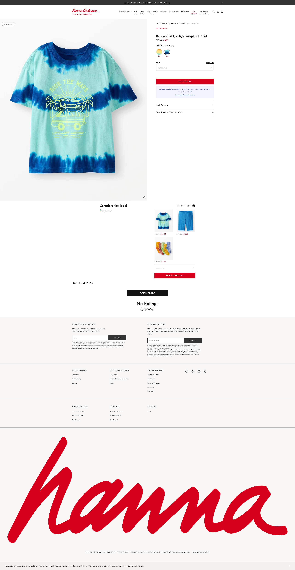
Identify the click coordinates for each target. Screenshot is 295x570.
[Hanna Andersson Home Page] (85, 11)
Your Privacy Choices (200, 552)
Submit (117, 337)
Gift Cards (151, 387)
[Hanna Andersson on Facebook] (187, 371)
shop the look (8, 24)
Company (75, 374)
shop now (162, 3)
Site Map (151, 392)
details (170, 3)
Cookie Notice (153, 552)
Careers (74, 383)
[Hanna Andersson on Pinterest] (193, 371)
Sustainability (76, 379)
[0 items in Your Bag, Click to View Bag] (222, 12)
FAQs (112, 383)
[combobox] (185, 68)
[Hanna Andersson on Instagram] (199, 371)
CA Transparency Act (181, 552)
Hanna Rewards (153, 374)
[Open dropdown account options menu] (218, 12)
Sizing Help (210, 63)
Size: (158, 62)
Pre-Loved (151, 379)
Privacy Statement (137, 566)
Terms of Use (162, 346)
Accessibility (166, 552)
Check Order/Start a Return (119, 379)
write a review (147, 293)
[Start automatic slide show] (222, 2)
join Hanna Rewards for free (185, 95)
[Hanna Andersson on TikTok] (205, 371)
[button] (159, 52)
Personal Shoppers (154, 383)
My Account (114, 374)
